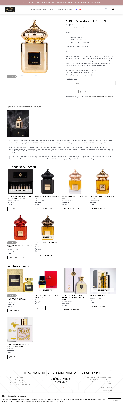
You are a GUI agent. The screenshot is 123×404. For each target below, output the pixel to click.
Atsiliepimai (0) (39, 106)
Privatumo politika (31, 373)
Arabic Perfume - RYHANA (61, 380)
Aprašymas (11, 106)
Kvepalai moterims (94, 97)
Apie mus (59, 9)
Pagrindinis (36, 9)
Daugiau (12, 209)
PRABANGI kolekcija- (106, 97)
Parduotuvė (48, 9)
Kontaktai (69, 9)
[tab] (11, 107)
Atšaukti (97, 2)
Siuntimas (46, 373)
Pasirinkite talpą (71, 79)
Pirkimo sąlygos (72, 373)
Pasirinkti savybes (44, 209)
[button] (100, 9)
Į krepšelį (84, 92)
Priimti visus (114, 400)
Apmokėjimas (58, 373)
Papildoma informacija (25, 106)
